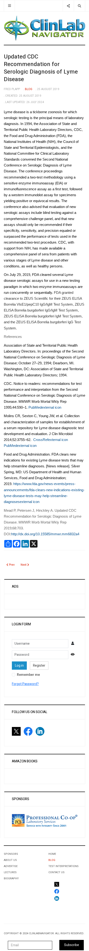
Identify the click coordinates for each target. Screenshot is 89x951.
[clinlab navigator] (44, 28)
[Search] (79, 5)
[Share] (68, 5)
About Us (10, 860)
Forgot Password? (25, 683)
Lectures (10, 872)
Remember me (28, 674)
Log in (19, 665)
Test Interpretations (63, 866)
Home (52, 854)
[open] (9, 5)
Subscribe (71, 945)
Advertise (11, 866)
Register (39, 665)
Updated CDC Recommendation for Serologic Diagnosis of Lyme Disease (41, 68)
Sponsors (11, 854)
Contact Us (56, 872)
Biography (11, 878)
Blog (51, 860)
